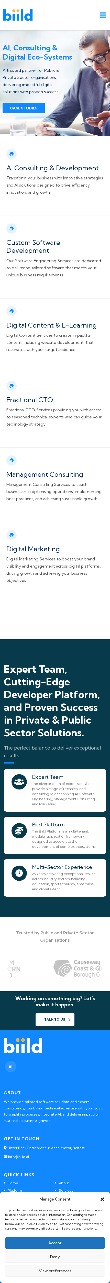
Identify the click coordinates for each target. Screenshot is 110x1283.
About (64, 1183)
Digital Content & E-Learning (51, 325)
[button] (102, 1199)
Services (66, 1190)
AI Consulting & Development (52, 168)
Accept (55, 1242)
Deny (55, 1256)
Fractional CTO (29, 400)
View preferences (55, 1270)
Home (13, 1183)
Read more (17, 207)
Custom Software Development (33, 246)
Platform (15, 1190)
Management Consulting (44, 474)
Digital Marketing (33, 549)
